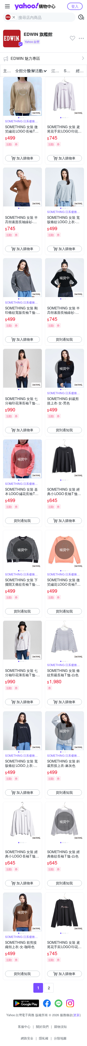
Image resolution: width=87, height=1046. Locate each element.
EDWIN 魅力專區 (25, 58)
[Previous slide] (6, 96)
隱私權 (43, 1038)
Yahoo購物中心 (34, 6)
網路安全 (27, 1038)
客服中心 (24, 1026)
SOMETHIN (68, 70)
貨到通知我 (64, 339)
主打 (7, 70)
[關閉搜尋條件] (14, 17)
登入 (75, 6)
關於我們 (42, 1026)
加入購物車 (24, 158)
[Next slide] (39, 96)
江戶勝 (56, 70)
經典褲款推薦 (80, 70)
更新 (76, 1015)
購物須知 (60, 1026)
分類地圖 (60, 1038)
